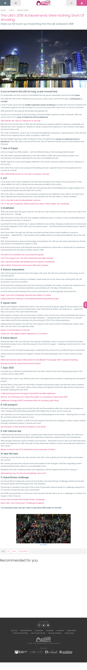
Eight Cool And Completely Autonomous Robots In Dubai (26, 295)
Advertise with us (26, 630)
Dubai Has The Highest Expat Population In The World (24, 333)
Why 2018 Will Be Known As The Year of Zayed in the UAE (25, 174)
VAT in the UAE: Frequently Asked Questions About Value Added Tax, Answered (35, 204)
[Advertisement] (42, 588)
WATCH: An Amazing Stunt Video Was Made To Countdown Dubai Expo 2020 (34, 397)
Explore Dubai (22, 10)
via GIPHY (43, 545)
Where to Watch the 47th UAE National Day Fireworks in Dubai (28, 449)
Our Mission (39, 630)
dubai (14, 551)
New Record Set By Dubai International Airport (21, 363)
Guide (11, 10)
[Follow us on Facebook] (39, 625)
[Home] (43, 2)
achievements (23, 551)
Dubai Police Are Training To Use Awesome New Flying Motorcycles (30, 298)
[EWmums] (21, 652)
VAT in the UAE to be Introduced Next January (21, 200)
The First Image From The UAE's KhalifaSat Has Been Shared (27, 258)
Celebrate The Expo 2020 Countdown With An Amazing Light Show (30, 400)
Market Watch (71, 630)
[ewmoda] (36, 652)
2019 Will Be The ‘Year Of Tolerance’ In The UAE (20, 121)
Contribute (49, 630)
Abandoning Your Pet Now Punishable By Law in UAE (23, 473)
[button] (5, 3)
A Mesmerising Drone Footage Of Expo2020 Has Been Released (28, 393)
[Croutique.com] (66, 652)
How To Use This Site (38, 633)
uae (8, 551)
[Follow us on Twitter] (43, 625)
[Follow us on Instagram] (48, 625)
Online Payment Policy (20, 633)
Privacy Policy (69, 633)
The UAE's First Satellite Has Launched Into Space (22, 254)
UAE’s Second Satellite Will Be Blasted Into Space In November (28, 262)
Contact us (60, 630)
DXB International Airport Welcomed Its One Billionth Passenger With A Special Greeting (39, 360)
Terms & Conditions (55, 633)
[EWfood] (51, 652)
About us (14, 630)
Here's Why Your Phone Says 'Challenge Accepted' (22, 503)
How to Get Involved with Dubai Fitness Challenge (23, 499)
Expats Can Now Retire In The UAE (15, 330)
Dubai (3, 10)
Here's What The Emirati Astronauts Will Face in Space (24, 265)
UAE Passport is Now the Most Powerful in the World (23, 427)
